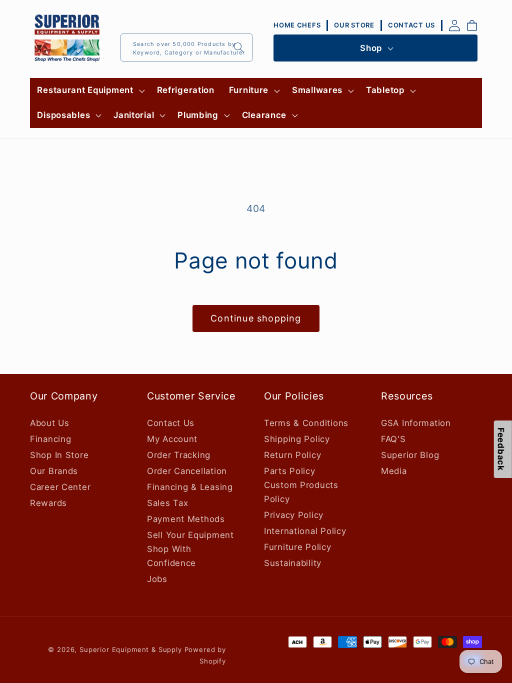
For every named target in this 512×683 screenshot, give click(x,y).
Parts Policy (290, 471)
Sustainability (293, 563)
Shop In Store (59, 455)
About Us (50, 423)
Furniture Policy (298, 547)
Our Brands (54, 471)
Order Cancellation (187, 471)
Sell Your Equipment (190, 535)
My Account (172, 439)
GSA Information (416, 423)
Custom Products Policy (301, 492)
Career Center (60, 487)
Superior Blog (410, 455)
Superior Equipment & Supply (131, 650)
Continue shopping (255, 318)
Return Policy (292, 455)
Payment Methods (186, 519)
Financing (50, 439)
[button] (90, 90)
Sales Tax (167, 503)
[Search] (239, 47)
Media (394, 471)
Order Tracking (178, 455)
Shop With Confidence (171, 556)
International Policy (305, 531)
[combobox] (186, 47)
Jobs (157, 579)
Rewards (48, 503)
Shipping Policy (297, 439)
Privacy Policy (294, 515)
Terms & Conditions (306, 423)
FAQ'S (393, 439)
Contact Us (170, 423)
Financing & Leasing (190, 487)
